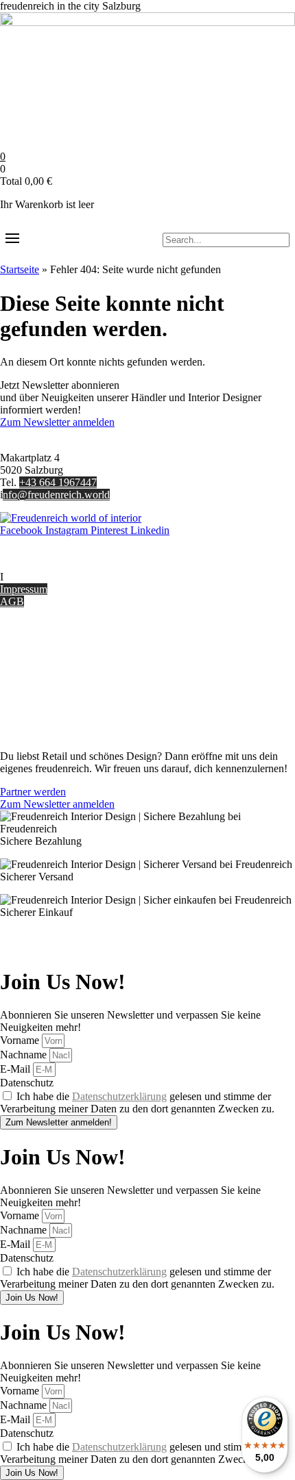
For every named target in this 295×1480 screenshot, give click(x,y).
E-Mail (16, 1069)
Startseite (19, 269)
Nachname (24, 1054)
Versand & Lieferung (45, 660)
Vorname (21, 1040)
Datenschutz (27, 709)
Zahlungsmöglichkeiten (51, 672)
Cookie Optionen (37, 697)
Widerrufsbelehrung (43, 685)
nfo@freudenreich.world (56, 494)
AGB (12, 601)
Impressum (23, 589)
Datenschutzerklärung (119, 1096)
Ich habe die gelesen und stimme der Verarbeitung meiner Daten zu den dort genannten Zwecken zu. (137, 1102)
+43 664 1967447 (58, 482)
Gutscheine (24, 648)
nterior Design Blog (46, 577)
